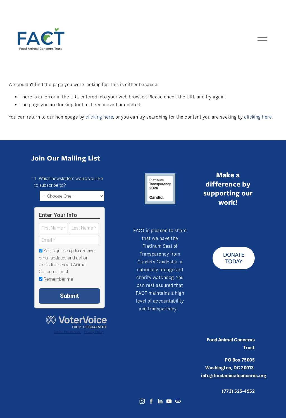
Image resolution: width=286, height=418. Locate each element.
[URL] (178, 401)
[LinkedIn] (160, 401)
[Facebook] (151, 401)
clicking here (99, 117)
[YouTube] (169, 401)
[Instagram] (142, 401)
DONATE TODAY (233, 258)
